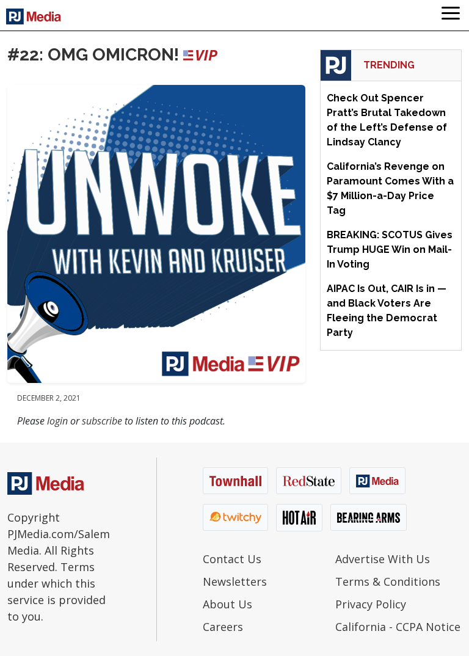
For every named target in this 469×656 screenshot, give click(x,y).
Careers (223, 626)
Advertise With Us (382, 559)
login (57, 421)
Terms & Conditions (387, 581)
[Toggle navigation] (450, 15)
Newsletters (235, 581)
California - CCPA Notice (397, 626)
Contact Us (232, 559)
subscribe (102, 421)
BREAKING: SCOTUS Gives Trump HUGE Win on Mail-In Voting (390, 249)
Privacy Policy (370, 604)
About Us (227, 604)
